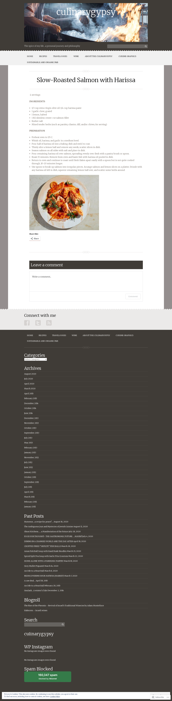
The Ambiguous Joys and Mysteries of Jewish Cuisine (48, 526)
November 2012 (31, 457)
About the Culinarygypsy (98, 56)
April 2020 (29, 383)
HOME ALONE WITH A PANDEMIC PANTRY (43, 561)
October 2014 (30, 408)
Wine (76, 56)
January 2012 (30, 472)
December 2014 (31, 403)
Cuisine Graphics (127, 56)
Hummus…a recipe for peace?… (38, 521)
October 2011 (30, 477)
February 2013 (30, 447)
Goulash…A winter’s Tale (35, 590)
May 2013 (28, 442)
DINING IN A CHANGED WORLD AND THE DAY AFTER (48, 541)
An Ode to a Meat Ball (34, 571)
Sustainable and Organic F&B (42, 62)
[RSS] (49, 323)
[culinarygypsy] (86, 22)
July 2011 (28, 487)
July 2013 (28, 438)
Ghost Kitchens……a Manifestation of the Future (46, 531)
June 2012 (28, 467)
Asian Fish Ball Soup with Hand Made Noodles (45, 551)
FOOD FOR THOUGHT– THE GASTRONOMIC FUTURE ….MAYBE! (53, 536)
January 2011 (30, 506)
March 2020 (29, 388)
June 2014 (28, 413)
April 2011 (28, 492)
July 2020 (28, 378)
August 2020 (30, 374)
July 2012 (28, 462)
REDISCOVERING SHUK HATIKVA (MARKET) (44, 576)
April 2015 (28, 393)
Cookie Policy (55, 696)
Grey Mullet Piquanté (34, 566)
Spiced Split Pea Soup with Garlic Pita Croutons (46, 556)
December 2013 (31, 418)
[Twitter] (38, 323)
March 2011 (29, 497)
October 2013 (30, 428)
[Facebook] (27, 323)
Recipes (43, 56)
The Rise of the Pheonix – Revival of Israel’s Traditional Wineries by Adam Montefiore (64, 605)
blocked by (47, 676)
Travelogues (60, 56)
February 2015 (30, 398)
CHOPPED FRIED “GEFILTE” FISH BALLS (42, 546)
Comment (133, 296)
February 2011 (30, 502)
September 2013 (31, 433)
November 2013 (31, 423)
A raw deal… (29, 580)
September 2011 (31, 482)
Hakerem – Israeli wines (35, 610)
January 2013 (30, 452)
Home (30, 56)
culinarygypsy (39, 634)
